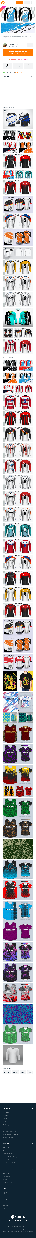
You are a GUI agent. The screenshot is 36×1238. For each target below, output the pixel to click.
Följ (30, 46)
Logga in (27, 2)
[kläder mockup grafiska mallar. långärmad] (18, 286)
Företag (5, 1213)
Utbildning (6, 1216)
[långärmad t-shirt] (18, 118)
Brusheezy (6, 1204)
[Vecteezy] (3, 2)
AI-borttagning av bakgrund (11, 1226)
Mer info (6, 75)
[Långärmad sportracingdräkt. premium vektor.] (18, 350)
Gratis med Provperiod (18, 52)
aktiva (15, 1164)
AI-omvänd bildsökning (9, 1223)
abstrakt (7, 1164)
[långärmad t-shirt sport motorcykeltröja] (11, 145)
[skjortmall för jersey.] (13, 1147)
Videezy (5, 1210)
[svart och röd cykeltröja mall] (8, 366)
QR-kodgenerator (8, 1229)
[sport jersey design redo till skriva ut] (9, 870)
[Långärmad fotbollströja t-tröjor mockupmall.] (9, 134)
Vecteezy (5, 1207)
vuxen (23, 1164)
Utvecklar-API (7, 1220)
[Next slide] (29, 1164)
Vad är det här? (19, 72)
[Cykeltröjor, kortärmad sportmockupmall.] (18, 237)
